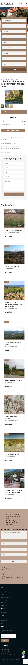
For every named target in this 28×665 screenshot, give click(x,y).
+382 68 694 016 (5, 649)
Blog (2, 623)
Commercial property (5, 600)
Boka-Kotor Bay (10, 232)
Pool (5, 64)
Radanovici (16, 232)
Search (14, 69)
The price (6, 31)
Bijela (7, 382)
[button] (14, 97)
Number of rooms (8, 48)
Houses (2, 594)
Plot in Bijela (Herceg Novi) (13, 380)
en (20, 3)
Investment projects (5, 597)
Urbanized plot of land (12, 454)
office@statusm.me (8, 651)
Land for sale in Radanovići (13, 230)
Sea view (6, 53)
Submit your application (13, 130)
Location (6, 37)
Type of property (7, 20)
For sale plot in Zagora (12, 266)
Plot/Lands (3, 602)
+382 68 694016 (10, 524)
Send (5, 640)
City (5, 26)
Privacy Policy (4, 620)
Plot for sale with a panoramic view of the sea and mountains (13, 304)
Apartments (3, 591)
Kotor (15, 346)
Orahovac (16, 420)
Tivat (15, 456)
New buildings (4, 605)
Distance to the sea (8, 58)
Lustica (15, 308)
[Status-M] (7, 3)
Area (5, 42)
